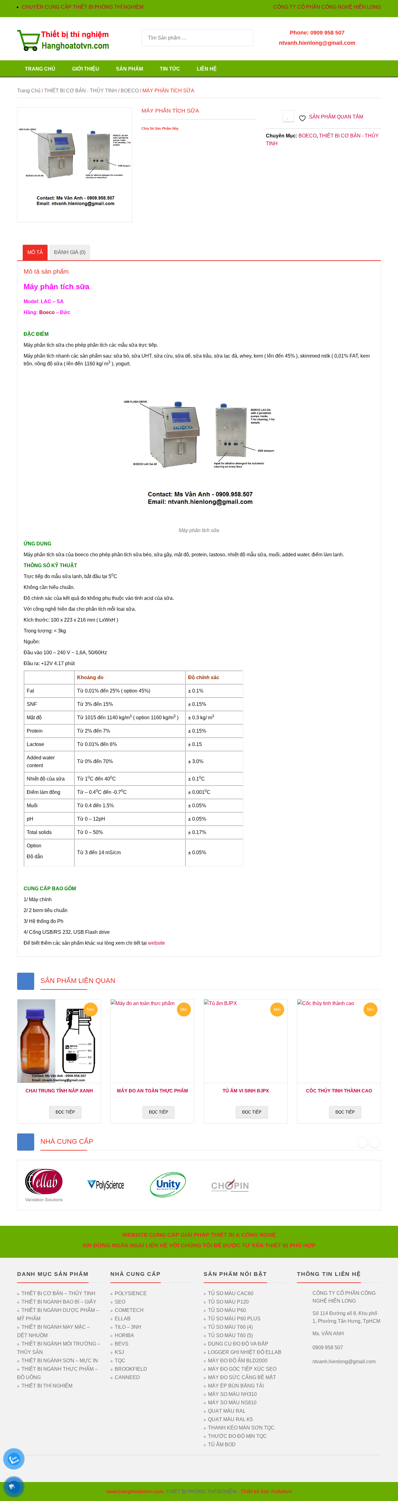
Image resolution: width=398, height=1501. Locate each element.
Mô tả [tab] (35, 252)
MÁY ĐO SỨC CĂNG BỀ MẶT (242, 1377)
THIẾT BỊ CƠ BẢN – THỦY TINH (58, 1293)
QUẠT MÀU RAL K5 (230, 1419)
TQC (120, 1360)
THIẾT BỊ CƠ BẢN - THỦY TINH (80, 90)
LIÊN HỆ (207, 69)
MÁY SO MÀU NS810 (232, 1402)
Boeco (47, 312)
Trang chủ (28, 90)
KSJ (119, 1352)
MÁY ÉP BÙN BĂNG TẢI (236, 1385)
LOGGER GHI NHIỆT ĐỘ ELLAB (244, 1352)
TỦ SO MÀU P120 (228, 1301)
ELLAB (123, 1318)
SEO (120, 1301)
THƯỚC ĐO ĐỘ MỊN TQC (237, 1436)
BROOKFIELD (131, 1369)
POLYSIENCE (131, 1293)
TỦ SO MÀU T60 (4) (230, 1327)
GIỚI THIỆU (85, 69)
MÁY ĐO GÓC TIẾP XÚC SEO (242, 1369)
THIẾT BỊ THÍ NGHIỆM (46, 1385)
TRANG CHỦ (40, 69)
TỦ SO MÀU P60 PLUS (234, 1318)
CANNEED (127, 1377)
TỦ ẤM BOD (222, 1444)
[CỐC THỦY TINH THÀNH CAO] (339, 1041)
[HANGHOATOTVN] (63, 40)
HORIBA (124, 1335)
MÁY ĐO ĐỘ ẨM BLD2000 (237, 1360)
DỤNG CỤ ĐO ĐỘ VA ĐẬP (238, 1343)
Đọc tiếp (65, 1112)
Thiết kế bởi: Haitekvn (266, 1491)
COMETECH (129, 1310)
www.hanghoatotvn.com (134, 1491)
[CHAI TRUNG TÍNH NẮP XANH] (59, 1041)
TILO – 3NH (128, 1327)
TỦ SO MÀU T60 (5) (230, 1335)
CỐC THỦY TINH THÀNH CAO (339, 1090)
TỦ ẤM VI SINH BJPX (246, 1090)
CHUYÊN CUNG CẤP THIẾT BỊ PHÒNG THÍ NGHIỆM (82, 7)
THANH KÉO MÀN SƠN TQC (241, 1427)
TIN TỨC (170, 69)
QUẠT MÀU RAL (227, 1411)
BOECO (130, 90)
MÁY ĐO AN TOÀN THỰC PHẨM (152, 1090)
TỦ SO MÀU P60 (227, 1310)
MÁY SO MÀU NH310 (232, 1394)
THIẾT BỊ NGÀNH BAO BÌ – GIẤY (58, 1301)
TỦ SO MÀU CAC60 (230, 1293)
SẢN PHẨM (129, 69)
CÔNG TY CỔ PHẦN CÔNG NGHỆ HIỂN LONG (327, 7)
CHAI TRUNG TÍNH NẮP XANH (59, 1090)
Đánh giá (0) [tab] (70, 252)
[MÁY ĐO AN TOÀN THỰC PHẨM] (152, 1041)
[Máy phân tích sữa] (74, 165)
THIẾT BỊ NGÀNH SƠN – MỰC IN (59, 1360)
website (156, 943)
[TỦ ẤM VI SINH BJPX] (245, 1041)
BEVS (121, 1343)
